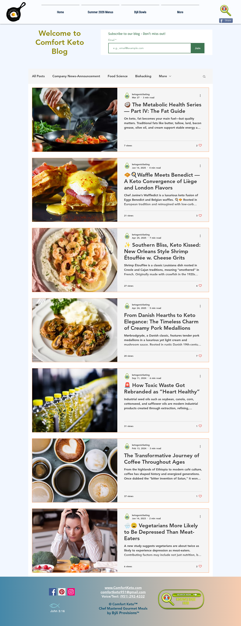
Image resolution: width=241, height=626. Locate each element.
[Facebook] (52, 591)
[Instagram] (71, 591)
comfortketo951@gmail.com (123, 592)
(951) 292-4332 (132, 596)
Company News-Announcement (76, 76)
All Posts (38, 76)
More (163, 76)
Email (111, 40)
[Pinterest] (62, 591)
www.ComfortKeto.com (123, 588)
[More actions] (201, 95)
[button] (204, 77)
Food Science (118, 76)
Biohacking (143, 76)
